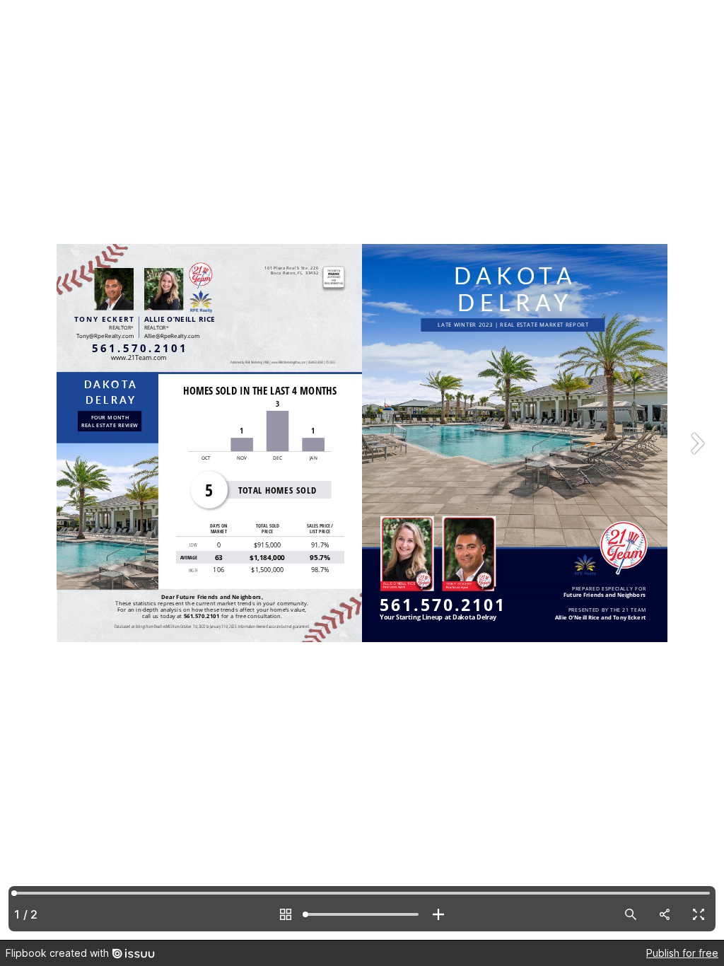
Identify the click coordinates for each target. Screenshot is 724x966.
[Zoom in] (438, 914)
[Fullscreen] (698, 914)
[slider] (362, 914)
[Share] (664, 914)
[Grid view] (286, 914)
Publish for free (682, 953)
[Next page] (695, 470)
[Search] (631, 914)
